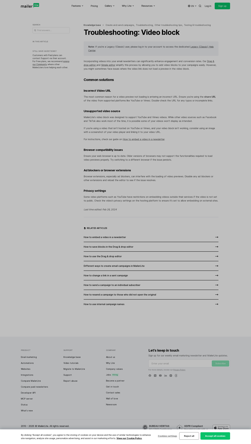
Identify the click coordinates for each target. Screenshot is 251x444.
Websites (25, 369)
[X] (155, 375)
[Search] (200, 6)
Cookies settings (167, 436)
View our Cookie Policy (129, 438)
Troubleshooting (144, 25)
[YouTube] (160, 375)
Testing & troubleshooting (197, 25)
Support (67, 375)
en (192, 6)
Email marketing (29, 357)
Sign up (222, 5)
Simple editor (108, 65)
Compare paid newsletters (34, 387)
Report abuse (70, 381)
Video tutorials (71, 363)
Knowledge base (72, 357)
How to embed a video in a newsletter (143, 139)
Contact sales (113, 392)
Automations (27, 363)
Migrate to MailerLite (74, 369)
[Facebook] (149, 375)
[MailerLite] (30, 5)
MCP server (27, 398)
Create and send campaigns (120, 25)
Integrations (27, 375)
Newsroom (111, 404)
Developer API (28, 392)
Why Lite (110, 363)
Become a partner (115, 380)
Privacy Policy (179, 370)
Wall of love (112, 398)
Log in (208, 5)
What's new (27, 410)
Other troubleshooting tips (168, 25)
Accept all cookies (215, 436)
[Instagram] (170, 375)
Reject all (189, 436)
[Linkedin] (165, 375)
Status (24, 404)
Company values (114, 369)
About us (110, 357)
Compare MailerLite (31, 381)
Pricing (94, 5)
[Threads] (176, 375)
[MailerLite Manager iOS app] (221, 428)
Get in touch (112, 386)
